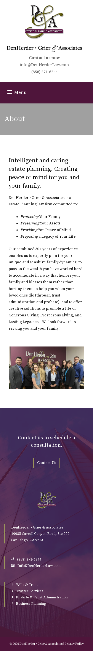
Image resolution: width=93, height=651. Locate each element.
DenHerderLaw (45, 64)
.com (64, 64)
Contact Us (46, 462)
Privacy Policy (74, 644)
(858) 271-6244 (44, 71)
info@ (25, 64)
